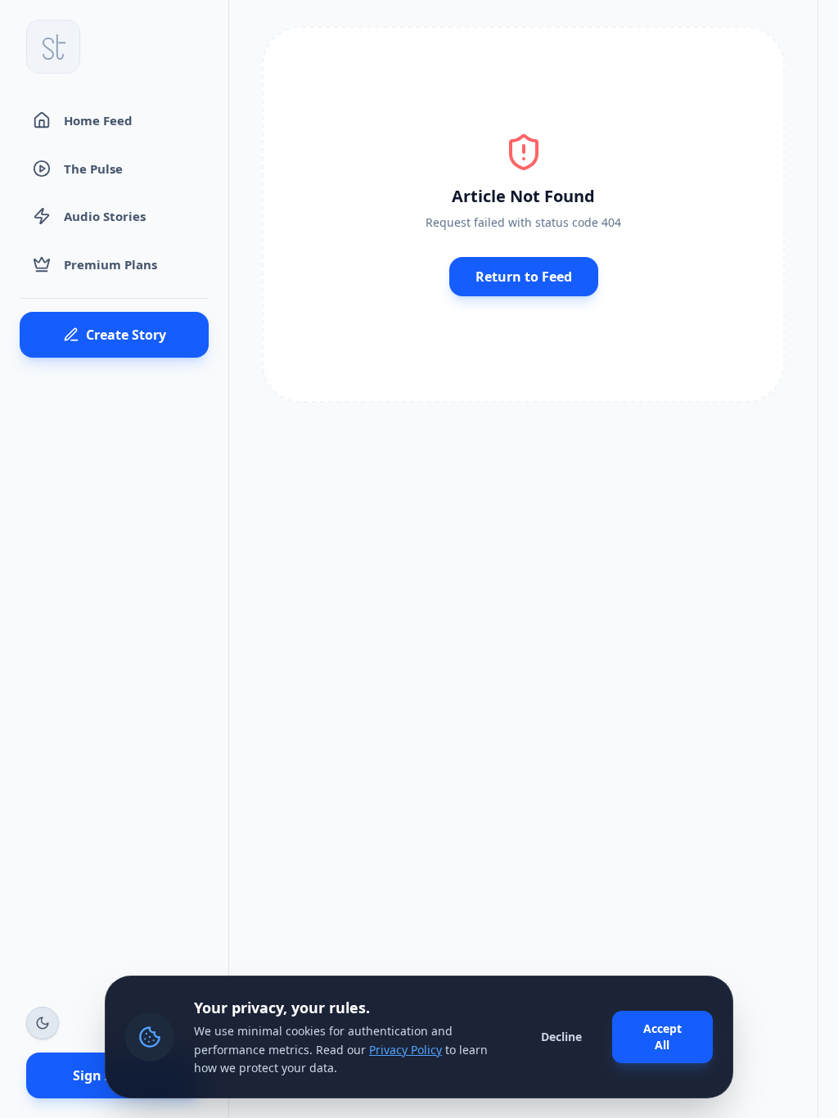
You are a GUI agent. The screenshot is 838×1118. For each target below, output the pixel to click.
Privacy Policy (405, 1049)
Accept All (662, 1037)
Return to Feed (523, 277)
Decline (561, 1036)
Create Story (126, 335)
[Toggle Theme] (42, 1023)
